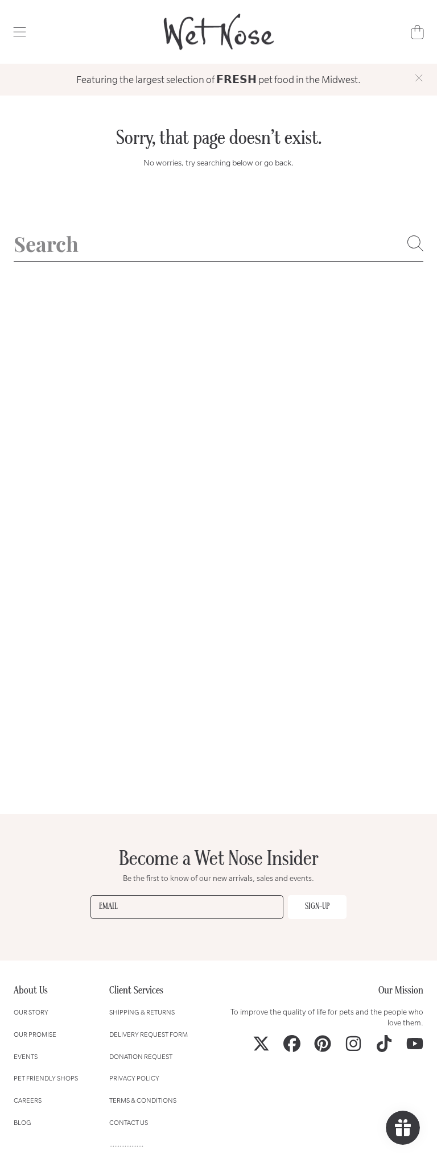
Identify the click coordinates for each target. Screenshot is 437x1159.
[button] (19, 31)
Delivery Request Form (148, 1034)
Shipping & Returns (142, 1012)
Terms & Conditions (142, 1100)
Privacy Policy (134, 1078)
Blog (22, 1122)
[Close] (418, 77)
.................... (126, 1144)
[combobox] (218, 243)
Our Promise (35, 1034)
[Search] (415, 243)
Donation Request (140, 1056)
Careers (28, 1100)
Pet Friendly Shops (46, 1078)
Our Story (31, 1012)
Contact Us (128, 1122)
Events (26, 1056)
